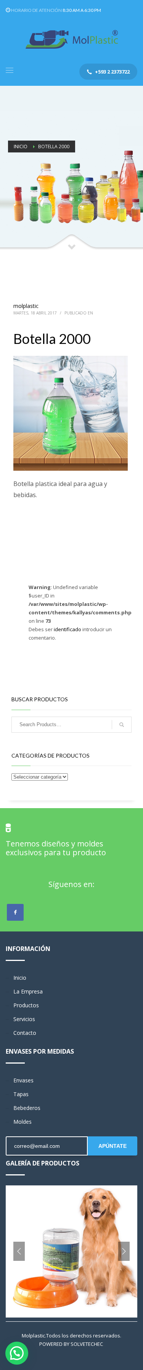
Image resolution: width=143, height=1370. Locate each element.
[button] (16, 1353)
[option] (71, 1251)
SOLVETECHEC (87, 1344)
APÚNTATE (112, 1146)
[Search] (122, 725)
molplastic (26, 305)
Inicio (20, 146)
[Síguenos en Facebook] (15, 912)
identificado (68, 629)
